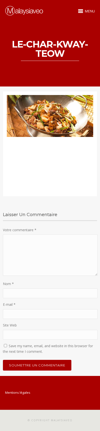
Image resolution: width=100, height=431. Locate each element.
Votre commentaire (19, 230)
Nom (8, 283)
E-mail (9, 304)
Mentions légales (17, 392)
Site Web (10, 325)
